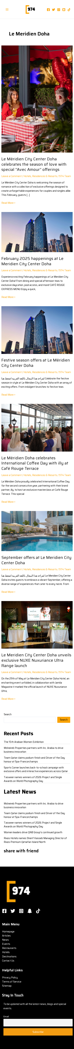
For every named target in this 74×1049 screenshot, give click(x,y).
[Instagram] (58, 9)
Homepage (8, 931)
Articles (6, 936)
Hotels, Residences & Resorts (40, 176)
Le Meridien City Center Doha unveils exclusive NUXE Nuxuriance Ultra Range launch (36, 660)
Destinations (9, 956)
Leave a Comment (11, 176)
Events (6, 944)
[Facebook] (48, 9)
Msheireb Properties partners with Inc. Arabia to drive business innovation (33, 750)
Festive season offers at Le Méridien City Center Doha (35, 363)
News (5, 940)
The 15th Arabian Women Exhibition (24, 742)
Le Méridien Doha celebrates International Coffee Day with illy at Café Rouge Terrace (34, 463)
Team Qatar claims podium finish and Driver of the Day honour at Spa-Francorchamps (34, 759)
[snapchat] (63, 9)
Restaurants (9, 948)
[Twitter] (53, 9)
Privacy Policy (10, 977)
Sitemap (7, 986)
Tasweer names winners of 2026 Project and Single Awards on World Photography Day (33, 779)
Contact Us (8, 961)
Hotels (6, 952)
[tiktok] (69, 9)
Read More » (8, 203)
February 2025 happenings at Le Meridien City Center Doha (32, 261)
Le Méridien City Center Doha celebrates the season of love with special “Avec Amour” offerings (33, 164)
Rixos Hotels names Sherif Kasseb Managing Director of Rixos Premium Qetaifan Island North (35, 840)
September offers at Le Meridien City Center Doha (36, 560)
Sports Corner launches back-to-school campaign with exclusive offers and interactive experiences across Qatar (36, 769)
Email (6, 1016)
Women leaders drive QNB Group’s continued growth (33, 832)
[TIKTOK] (38, 911)
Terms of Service (11, 982)
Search (8, 714)
